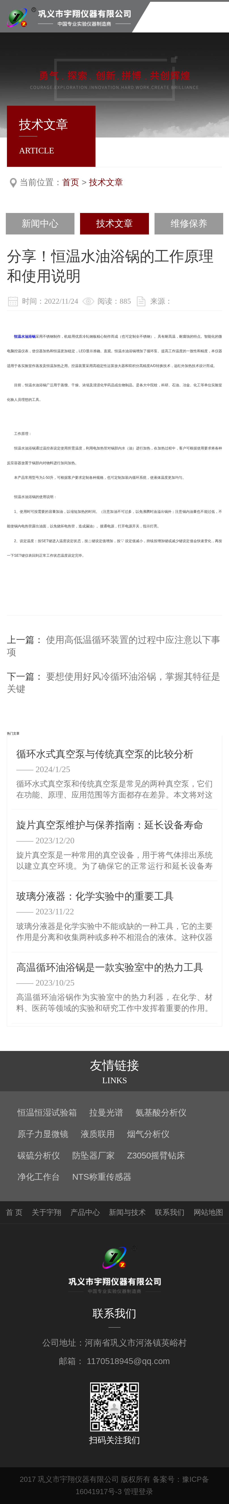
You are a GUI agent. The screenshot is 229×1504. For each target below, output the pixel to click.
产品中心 (85, 1212)
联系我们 (169, 1212)
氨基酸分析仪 (161, 1112)
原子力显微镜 (42, 1134)
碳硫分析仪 (38, 1155)
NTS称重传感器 (101, 1177)
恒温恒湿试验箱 (47, 1112)
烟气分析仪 (148, 1134)
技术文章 (106, 182)
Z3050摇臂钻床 (156, 1155)
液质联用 (98, 1134)
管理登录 (138, 1491)
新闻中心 (40, 223)
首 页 (14, 1212)
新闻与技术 (127, 1212)
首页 (70, 182)
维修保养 (189, 223)
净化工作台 (38, 1177)
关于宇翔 (46, 1212)
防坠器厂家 (93, 1155)
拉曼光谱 (106, 1112)
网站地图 (208, 1212)
